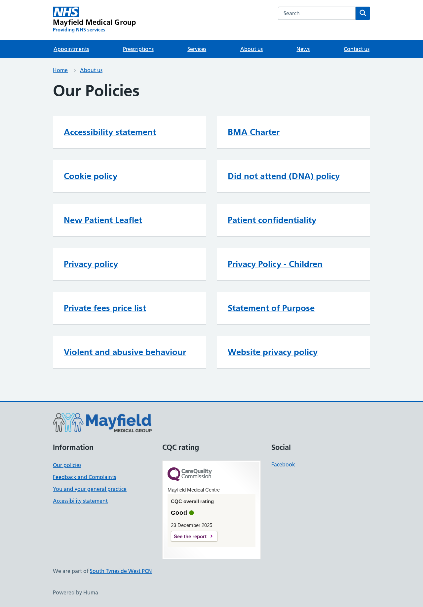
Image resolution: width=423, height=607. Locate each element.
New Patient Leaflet (103, 220)
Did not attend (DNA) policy (284, 176)
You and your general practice (90, 489)
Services (196, 49)
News (303, 49)
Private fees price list (105, 308)
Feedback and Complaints (84, 477)
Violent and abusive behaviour (125, 352)
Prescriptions (138, 49)
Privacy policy (91, 264)
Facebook (283, 464)
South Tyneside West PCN (121, 571)
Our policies (67, 465)
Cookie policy (90, 176)
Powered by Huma (75, 592)
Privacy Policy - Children (275, 264)
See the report (190, 536)
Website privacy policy (273, 352)
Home (60, 70)
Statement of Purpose (271, 308)
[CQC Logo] (190, 474)
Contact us (356, 49)
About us (251, 49)
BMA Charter (254, 132)
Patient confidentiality (272, 220)
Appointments (71, 49)
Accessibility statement (110, 132)
